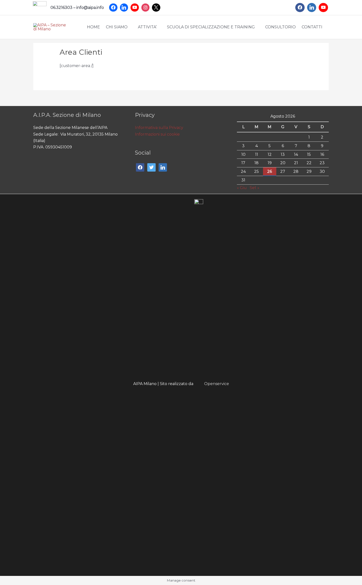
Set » (254, 187)
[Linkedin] (124, 7)
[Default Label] (312, 8)
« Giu (242, 187)
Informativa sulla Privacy (159, 127)
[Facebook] (113, 7)
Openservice (216, 383)
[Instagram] (145, 7)
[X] (156, 7)
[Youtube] (134, 7)
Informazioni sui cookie (157, 134)
